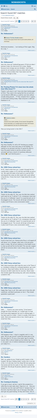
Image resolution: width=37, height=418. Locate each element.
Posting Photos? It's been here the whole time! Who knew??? (18, 81)
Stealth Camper (6, 24)
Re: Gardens (5, 357)
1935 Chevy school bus (9, 162)
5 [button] (28, 21)
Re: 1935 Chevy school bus (10, 167)
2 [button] (21, 21)
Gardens (6, 351)
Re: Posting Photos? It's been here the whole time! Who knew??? (17, 88)
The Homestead (8, 350)
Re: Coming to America (9, 382)
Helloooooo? (7, 28)
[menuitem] (5, 6)
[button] (16, 21)
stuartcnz (8, 118)
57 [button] (32, 21)
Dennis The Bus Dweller (12, 37)
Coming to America (8, 376)
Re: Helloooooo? (7, 33)
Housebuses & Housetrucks (11, 27)
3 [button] (23, 21)
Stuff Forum (7, 375)
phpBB (13, 410)
